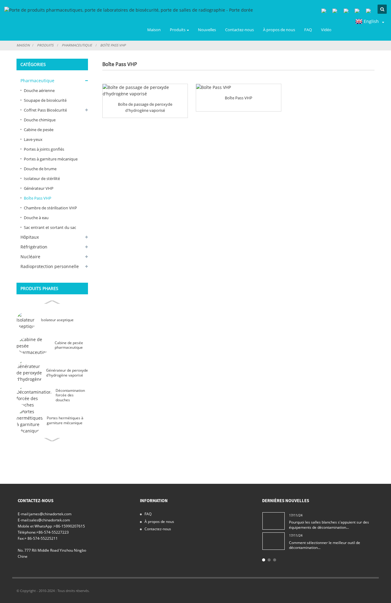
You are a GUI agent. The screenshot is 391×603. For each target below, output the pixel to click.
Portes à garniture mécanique (51, 159)
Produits (177, 29)
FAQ (308, 29)
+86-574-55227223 (52, 532)
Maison (154, 29)
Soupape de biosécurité (45, 100)
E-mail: (23, 513)
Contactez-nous (239, 29)
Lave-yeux (33, 139)
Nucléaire (30, 256)
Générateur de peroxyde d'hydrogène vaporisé (67, 372)
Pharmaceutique (77, 45)
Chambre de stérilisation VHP (50, 208)
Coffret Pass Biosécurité (45, 110)
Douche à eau (36, 217)
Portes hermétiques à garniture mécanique (65, 420)
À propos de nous (279, 29)
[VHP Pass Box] (238, 87)
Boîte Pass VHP (113, 45)
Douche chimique (40, 120)
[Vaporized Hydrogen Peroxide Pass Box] (145, 90)
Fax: (21, 538)
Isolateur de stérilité (42, 178)
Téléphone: (27, 532)
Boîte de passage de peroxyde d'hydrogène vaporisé (145, 107)
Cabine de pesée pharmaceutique (69, 345)
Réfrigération (33, 247)
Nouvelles (207, 29)
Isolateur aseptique (57, 320)
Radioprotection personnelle (49, 266)
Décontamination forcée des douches (70, 395)
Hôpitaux (29, 237)
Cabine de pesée (38, 129)
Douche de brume (40, 168)
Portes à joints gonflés (44, 149)
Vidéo (326, 29)
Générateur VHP (38, 188)
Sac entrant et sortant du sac (50, 227)
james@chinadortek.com (50, 513)
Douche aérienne (39, 90)
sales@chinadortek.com (49, 519)
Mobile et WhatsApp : (36, 526)
